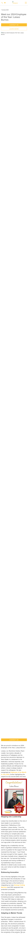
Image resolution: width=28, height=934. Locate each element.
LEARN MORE (14, 29)
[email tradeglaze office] (5, 2)
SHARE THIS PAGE (15, 743)
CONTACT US (14, 25)
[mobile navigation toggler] (25, 2)
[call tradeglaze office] (2, 2)
